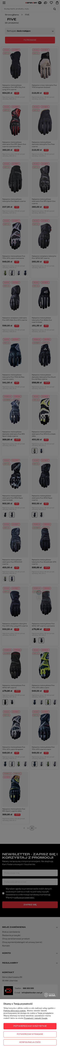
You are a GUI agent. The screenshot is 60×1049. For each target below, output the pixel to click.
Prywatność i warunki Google (35, 1018)
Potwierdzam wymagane (30, 1034)
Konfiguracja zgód (30, 1042)
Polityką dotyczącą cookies (14, 1011)
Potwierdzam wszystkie (30, 1026)
